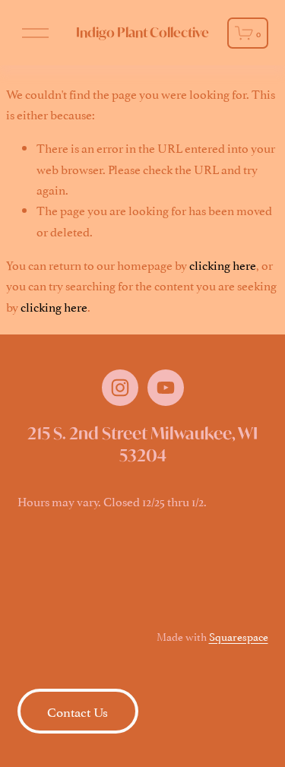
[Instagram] (120, 387)
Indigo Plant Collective (142, 32)
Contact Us (77, 711)
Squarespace (238, 636)
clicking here (222, 264)
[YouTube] (165, 387)
